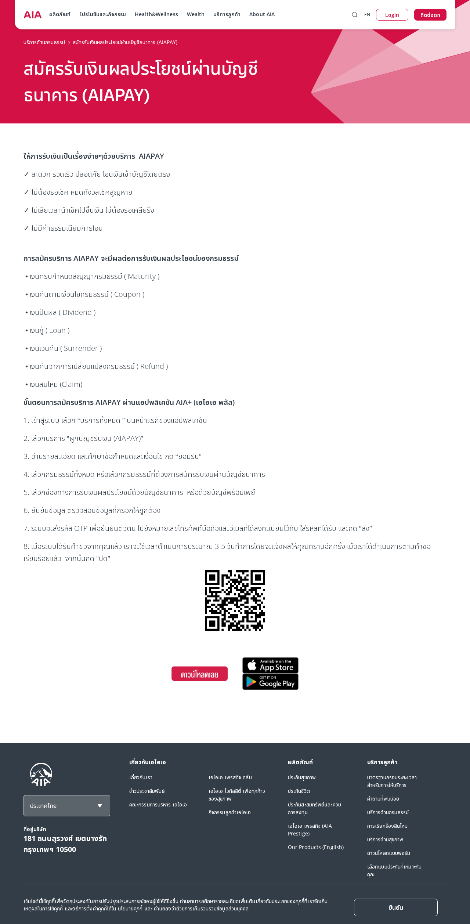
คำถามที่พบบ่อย (383, 798)
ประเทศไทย (43, 806)
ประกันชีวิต (299, 790)
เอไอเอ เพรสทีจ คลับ (230, 777)
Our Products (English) (316, 847)
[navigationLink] (33, 15)
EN (367, 14)
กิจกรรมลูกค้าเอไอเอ (230, 812)
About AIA (262, 14)
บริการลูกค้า (227, 14)
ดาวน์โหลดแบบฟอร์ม (389, 852)
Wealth (196, 14)
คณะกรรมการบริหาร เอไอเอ (158, 804)
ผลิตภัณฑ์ (60, 14)
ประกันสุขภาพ (302, 777)
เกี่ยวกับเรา (140, 777)
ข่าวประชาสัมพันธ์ (147, 790)
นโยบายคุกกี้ (130, 908)
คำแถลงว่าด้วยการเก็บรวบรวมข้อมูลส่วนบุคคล (201, 908)
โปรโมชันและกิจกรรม (103, 14)
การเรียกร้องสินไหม (387, 825)
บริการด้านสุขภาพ (385, 839)
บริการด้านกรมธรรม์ (388, 812)
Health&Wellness (156, 14)
